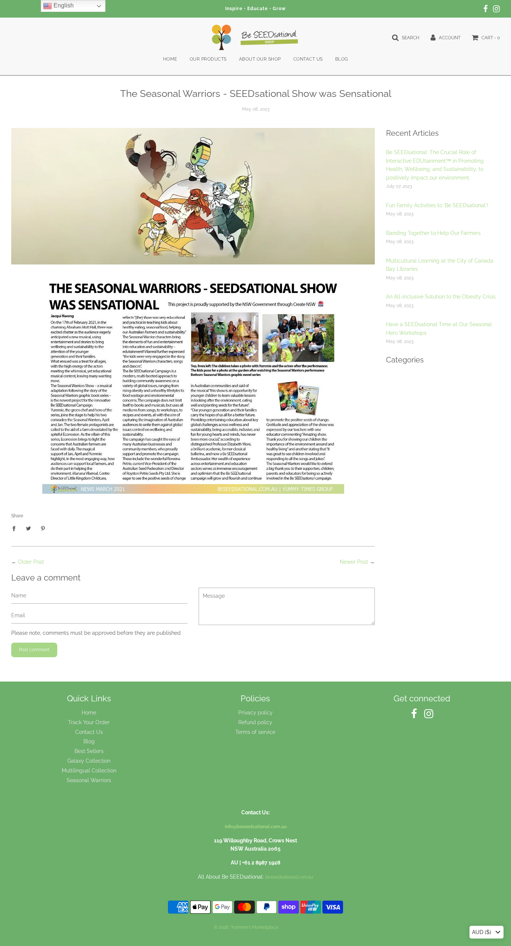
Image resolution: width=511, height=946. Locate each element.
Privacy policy (255, 713)
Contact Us (308, 59)
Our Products (208, 59)
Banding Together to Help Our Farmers (433, 233)
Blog (341, 59)
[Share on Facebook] (16, 528)
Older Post (31, 562)
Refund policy (255, 722)
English (63, 5)
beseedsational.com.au (289, 877)
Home (170, 59)
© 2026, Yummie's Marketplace (246, 927)
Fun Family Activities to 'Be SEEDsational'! (437, 205)
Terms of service (255, 732)
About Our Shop (260, 59)
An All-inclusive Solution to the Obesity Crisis (441, 297)
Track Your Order (89, 722)
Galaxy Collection (88, 761)
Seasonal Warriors (89, 780)
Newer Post (354, 562)
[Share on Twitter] (28, 528)
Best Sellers (89, 751)
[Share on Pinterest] (43, 528)
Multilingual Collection (89, 771)
